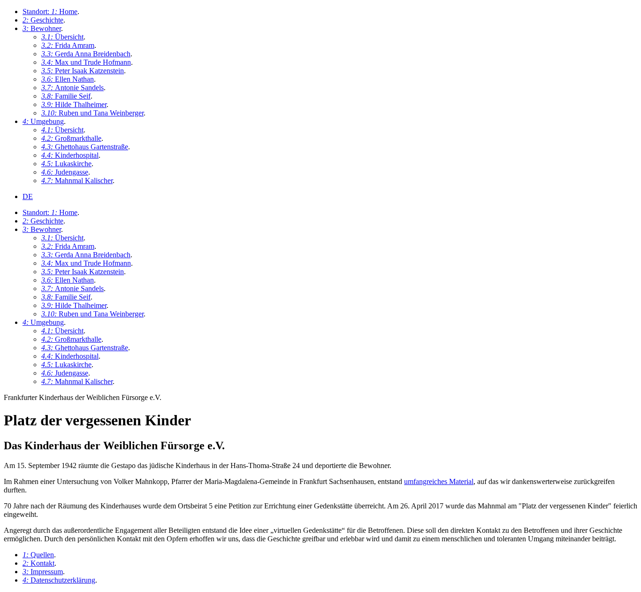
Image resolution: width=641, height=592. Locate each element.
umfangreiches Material (438, 481)
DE (28, 196)
